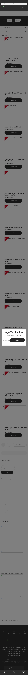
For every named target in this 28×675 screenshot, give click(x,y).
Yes (5, 340)
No (9, 340)
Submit (17, 340)
